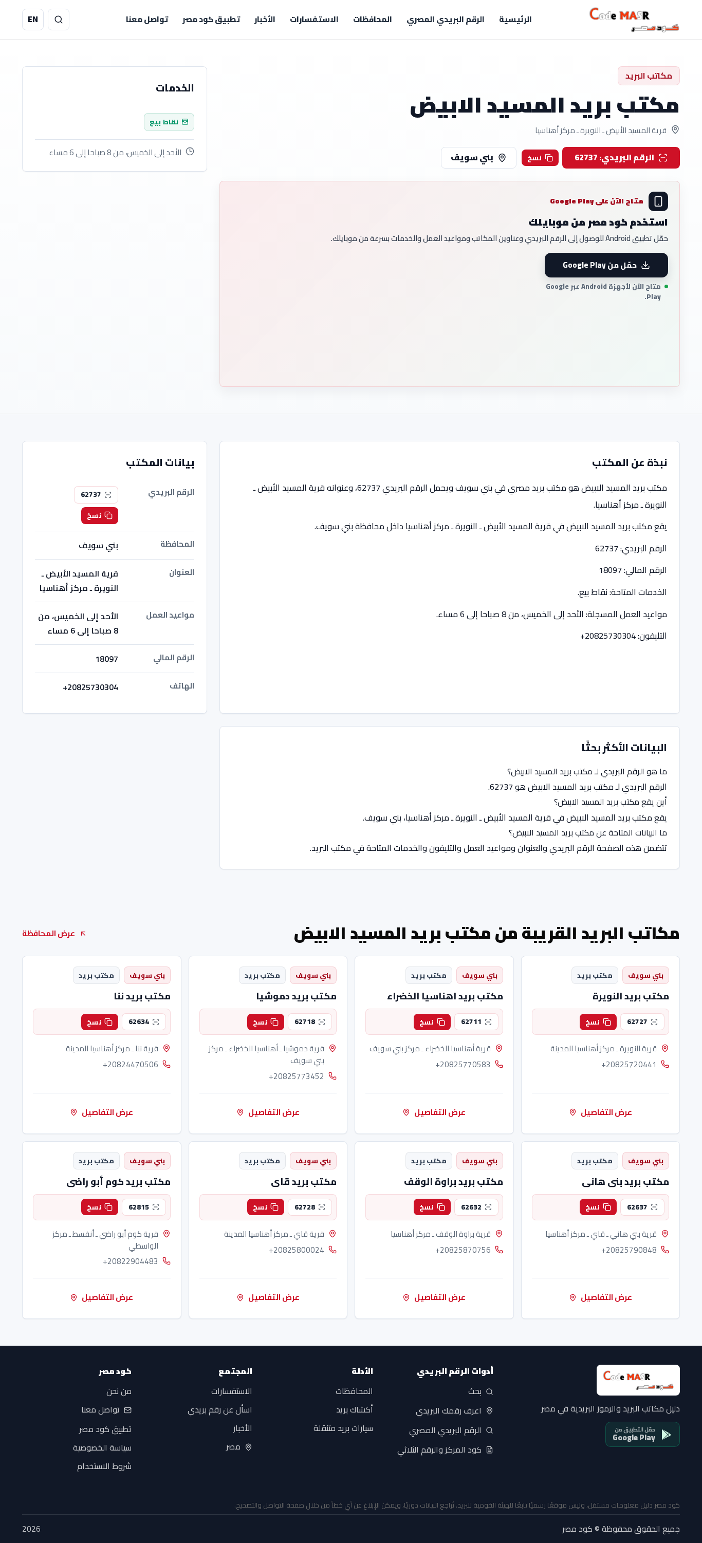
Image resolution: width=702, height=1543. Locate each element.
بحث (475, 1391)
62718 (304, 1021)
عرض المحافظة (48, 933)
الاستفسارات (314, 19)
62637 (637, 1207)
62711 (471, 1021)
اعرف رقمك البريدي (449, 1411)
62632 (471, 1207)
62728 (304, 1207)
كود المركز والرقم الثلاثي (439, 1449)
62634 (138, 1021)
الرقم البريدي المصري (446, 19)
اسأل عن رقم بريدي (220, 1410)
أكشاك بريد (354, 1410)
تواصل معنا (147, 19)
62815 (138, 1207)
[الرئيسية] (634, 19)
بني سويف (472, 157)
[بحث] (58, 19)
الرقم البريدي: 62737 (614, 157)
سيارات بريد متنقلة (343, 1428)
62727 (637, 1021)
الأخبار (264, 19)
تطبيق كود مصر (211, 19)
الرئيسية (515, 19)
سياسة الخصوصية (102, 1448)
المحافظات (372, 19)
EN (33, 19)
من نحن (119, 1391)
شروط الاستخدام (104, 1466)
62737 (91, 494)
